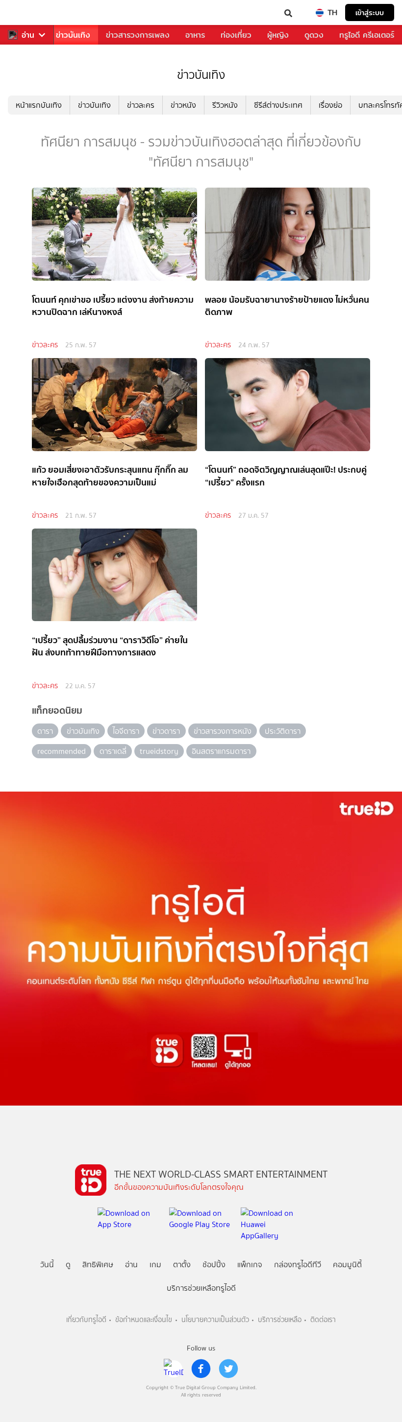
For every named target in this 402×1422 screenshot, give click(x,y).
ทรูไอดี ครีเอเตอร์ (366, 35)
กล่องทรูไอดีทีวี (297, 1264)
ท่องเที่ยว (236, 35)
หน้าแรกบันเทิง (39, 105)
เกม (155, 1264)
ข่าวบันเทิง (73, 35)
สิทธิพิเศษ (97, 1264)
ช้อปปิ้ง (214, 1264)
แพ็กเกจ (249, 1264)
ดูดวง (314, 35)
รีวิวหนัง (225, 105)
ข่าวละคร (140, 105)
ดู (68, 1264)
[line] (173, 1368)
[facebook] (201, 1368)
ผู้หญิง (278, 35)
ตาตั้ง (182, 1264)
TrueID (27, 12)
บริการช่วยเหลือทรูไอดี (201, 1288)
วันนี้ (47, 1264)
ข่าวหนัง (183, 105)
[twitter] (228, 1368)
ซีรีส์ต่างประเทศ (278, 105)
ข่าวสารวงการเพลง (138, 35)
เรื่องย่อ (330, 105)
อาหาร (195, 35)
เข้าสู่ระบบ (369, 12)
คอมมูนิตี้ (347, 1264)
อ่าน (28, 35)
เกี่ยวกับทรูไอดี (86, 1320)
